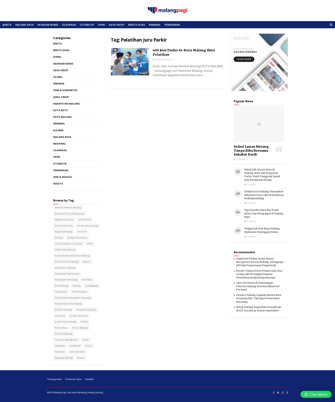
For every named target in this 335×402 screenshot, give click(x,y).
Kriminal (59, 123)
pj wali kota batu (79, 315)
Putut (86, 339)
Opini (56, 156)
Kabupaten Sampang (66, 279)
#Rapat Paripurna (64, 219)
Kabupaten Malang (66, 103)
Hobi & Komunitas (65, 90)
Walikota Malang (64, 357)
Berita (57, 43)
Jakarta (87, 261)
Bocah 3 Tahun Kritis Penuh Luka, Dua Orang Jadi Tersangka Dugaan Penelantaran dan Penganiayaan (259, 274)
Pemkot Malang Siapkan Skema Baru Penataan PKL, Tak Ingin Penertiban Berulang (258, 298)
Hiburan (58, 83)
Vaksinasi (60, 351)
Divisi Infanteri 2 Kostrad (68, 243)
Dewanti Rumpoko (77, 237)
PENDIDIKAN (172, 24)
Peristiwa (60, 315)
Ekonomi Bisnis (63, 63)
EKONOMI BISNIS (48, 24)
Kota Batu (60, 110)
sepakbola (74, 345)
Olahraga (60, 150)
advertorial (85, 219)
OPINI (101, 24)
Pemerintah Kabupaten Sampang (73, 297)
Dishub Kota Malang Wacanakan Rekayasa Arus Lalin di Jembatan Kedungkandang (264, 195)
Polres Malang (80, 327)
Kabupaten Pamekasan (67, 273)
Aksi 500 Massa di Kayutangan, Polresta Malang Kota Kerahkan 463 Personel (258, 286)
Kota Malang (62, 117)
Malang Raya (62, 137)
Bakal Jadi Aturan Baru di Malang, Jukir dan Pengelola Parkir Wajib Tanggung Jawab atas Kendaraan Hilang (262, 174)
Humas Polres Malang (66, 261)
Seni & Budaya (62, 177)
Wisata (58, 183)
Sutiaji (88, 345)
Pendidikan (60, 170)
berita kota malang (87, 225)
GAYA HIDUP (116, 24)
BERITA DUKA (136, 24)
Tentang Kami (54, 379)
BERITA (7, 24)
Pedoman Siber (73, 379)
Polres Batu (61, 327)
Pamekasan (61, 291)
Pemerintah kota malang (68, 303)
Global (58, 77)
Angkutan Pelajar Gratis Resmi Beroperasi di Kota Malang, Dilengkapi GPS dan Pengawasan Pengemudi (259, 262)
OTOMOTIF (87, 24)
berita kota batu (64, 225)
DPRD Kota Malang (65, 249)
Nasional (59, 143)
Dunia (57, 56)
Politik (84, 321)
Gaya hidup (60, 70)
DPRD (90, 243)
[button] (316, 394)
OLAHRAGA (69, 24)
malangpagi (91, 285)
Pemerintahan (79, 291)
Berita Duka (61, 50)
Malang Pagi (60, 392)
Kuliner (58, 130)
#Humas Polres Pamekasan (69, 213)
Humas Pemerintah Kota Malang (72, 255)
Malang (77, 285)
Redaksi (89, 379)
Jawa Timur (61, 97)
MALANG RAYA (24, 24)
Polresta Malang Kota (66, 339)
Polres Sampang (63, 333)
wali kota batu (77, 351)
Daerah (59, 237)
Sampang (60, 345)
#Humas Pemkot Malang (68, 207)
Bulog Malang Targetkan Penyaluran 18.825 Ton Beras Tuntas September (258, 308)
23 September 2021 (163, 59)
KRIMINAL (155, 24)
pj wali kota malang (65, 321)
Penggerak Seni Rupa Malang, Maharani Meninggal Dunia (262, 230)
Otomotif (60, 163)
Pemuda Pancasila (86, 309)
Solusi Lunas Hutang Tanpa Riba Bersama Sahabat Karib (251, 150)
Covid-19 (82, 231)
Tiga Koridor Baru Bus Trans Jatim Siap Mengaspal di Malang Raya (263, 213)
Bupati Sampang (63, 231)
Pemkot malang (63, 309)
